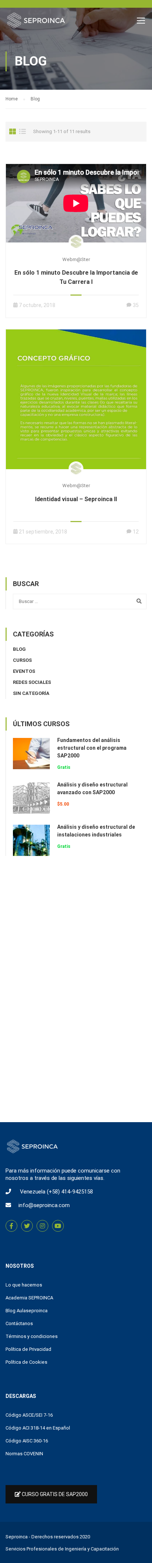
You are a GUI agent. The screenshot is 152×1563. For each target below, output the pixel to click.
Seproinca (17, 1536)
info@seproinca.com (44, 1205)
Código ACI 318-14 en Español (38, 1428)
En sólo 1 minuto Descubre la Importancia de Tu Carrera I (76, 277)
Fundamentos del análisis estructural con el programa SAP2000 (92, 748)
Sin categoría (31, 693)
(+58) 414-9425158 (70, 1191)
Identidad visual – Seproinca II (76, 499)
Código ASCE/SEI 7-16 (29, 1415)
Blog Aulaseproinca (27, 1310)
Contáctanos (19, 1323)
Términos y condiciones (32, 1336)
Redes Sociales (32, 682)
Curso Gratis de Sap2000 (54, 1494)
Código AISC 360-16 (27, 1441)
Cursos (22, 660)
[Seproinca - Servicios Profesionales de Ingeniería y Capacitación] (36, 22)
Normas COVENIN (24, 1453)
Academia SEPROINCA (29, 1297)
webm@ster (76, 259)
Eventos (24, 671)
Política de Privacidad (28, 1349)
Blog (19, 649)
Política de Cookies (26, 1362)
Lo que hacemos (24, 1285)
